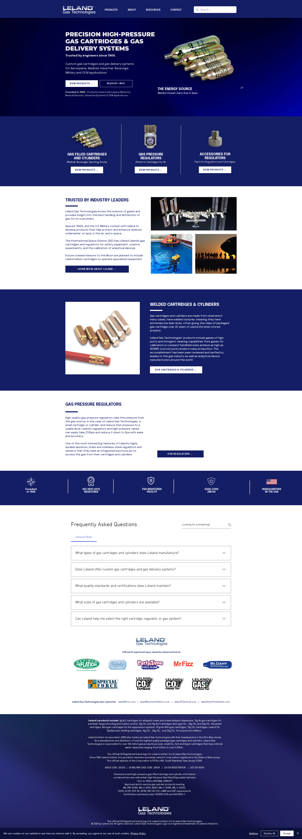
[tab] (84, 537)
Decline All (269, 833)
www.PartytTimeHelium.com (215, 702)
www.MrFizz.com (126, 702)
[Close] (298, 833)
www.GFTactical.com (185, 702)
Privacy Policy (138, 833)
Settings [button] (253, 833)
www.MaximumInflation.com (155, 702)
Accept (287, 833)
